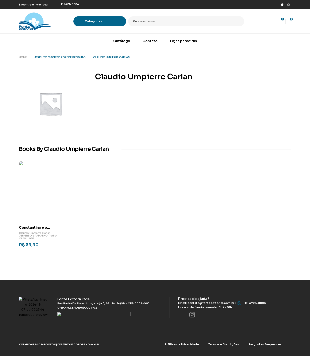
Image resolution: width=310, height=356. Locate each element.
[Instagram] (288, 4)
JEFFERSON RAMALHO (33, 235)
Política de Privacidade (181, 344)
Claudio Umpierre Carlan (34, 233)
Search (238, 21)
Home (23, 57)
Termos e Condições (223, 344)
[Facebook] (282, 4)
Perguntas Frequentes (265, 344)
